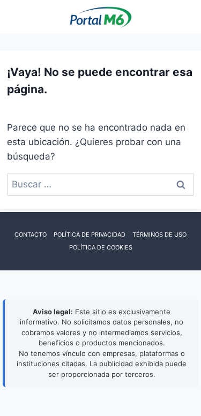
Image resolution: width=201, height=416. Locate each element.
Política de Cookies (100, 247)
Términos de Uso (159, 234)
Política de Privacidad (89, 234)
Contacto (30, 234)
